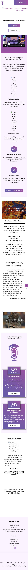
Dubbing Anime (14, 527)
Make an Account (14, 539)
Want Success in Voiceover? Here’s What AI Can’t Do (14, 529)
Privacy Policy (14, 541)
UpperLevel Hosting (21, 566)
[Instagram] (15, 548)
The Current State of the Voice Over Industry (14, 531)
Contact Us (14, 545)
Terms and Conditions (14, 543)
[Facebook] (13, 548)
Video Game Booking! (14, 525)
